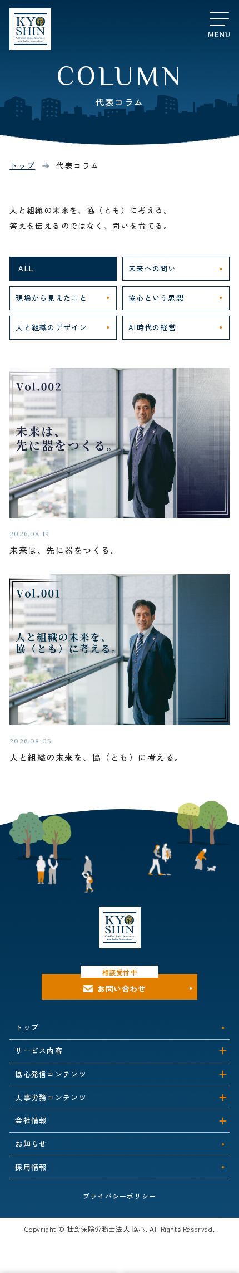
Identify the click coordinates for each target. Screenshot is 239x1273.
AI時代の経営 (152, 327)
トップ (22, 165)
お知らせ (31, 1143)
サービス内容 (39, 1050)
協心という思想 (156, 297)
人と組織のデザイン (51, 327)
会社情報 (31, 1120)
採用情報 (31, 1167)
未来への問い (152, 268)
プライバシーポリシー (119, 1196)
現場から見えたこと (51, 297)
